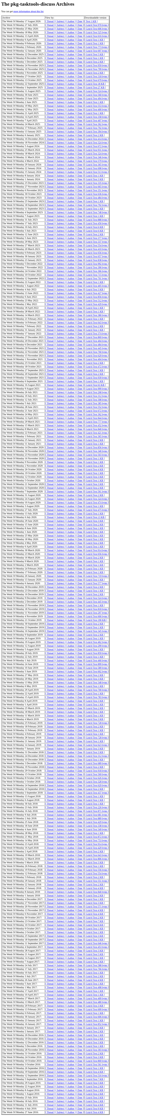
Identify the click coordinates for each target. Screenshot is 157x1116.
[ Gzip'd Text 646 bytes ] (96, 943)
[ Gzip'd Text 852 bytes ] (96, 1024)
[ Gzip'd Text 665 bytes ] (96, 186)
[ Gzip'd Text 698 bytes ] (96, 168)
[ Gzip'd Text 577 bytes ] (96, 583)
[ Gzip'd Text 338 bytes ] (96, 825)
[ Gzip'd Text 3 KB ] (94, 179)
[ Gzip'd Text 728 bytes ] (96, 723)
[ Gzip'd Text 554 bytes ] (96, 245)
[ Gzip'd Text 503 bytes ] (96, 454)
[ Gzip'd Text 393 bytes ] (96, 1050)
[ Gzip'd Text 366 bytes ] (96, 271)
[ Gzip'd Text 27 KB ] (95, 87)
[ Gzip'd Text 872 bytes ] (96, 836)
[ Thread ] (50, 21)
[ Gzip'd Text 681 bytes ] (96, 814)
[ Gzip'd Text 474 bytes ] (96, 502)
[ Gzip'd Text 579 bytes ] (96, 161)
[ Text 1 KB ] (91, 21)
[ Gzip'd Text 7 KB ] (94, 921)
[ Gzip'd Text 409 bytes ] (96, 998)
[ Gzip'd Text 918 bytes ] (96, 770)
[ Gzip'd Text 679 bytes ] (96, 80)
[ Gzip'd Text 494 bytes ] (96, 98)
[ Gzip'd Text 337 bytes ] (96, 241)
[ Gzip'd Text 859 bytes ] (96, 653)
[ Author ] (71, 21)
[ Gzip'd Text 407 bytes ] (96, 120)
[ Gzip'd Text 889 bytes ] (96, 818)
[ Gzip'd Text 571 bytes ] (96, 906)
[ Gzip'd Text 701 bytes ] (96, 278)
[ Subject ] (60, 21)
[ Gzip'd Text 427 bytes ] (96, 293)
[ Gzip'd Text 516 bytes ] (96, 1075)
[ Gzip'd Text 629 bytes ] (96, 355)
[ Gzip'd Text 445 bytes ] (96, 348)
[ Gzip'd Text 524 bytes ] (96, 91)
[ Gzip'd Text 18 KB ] (95, 83)
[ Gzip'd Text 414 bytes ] (96, 139)
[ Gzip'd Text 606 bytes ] (96, 28)
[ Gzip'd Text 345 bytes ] (96, 631)
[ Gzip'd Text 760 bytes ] (96, 352)
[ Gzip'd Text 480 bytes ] (96, 1002)
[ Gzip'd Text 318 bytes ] (96, 76)
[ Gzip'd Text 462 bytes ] (96, 642)
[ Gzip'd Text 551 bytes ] (96, 881)
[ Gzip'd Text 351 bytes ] (96, 190)
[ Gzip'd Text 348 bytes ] (96, 682)
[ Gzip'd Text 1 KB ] (94, 39)
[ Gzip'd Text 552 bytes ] (96, 407)
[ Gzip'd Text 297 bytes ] (96, 612)
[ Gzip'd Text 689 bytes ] (96, 763)
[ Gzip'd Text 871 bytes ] (96, 811)
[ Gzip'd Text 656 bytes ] (96, 252)
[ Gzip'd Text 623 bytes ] (96, 745)
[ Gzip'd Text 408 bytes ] (96, 987)
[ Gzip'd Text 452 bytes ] (96, 425)
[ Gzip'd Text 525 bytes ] (96, 32)
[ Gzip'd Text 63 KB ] (95, 385)
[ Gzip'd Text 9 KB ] (94, 1108)
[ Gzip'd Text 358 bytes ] (96, 117)
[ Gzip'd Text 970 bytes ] (96, 25)
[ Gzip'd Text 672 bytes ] (96, 146)
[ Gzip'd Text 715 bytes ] (96, 274)
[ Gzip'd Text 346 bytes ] (96, 157)
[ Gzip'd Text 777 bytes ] (96, 421)
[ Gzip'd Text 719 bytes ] (96, 576)
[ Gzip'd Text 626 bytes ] (96, 778)
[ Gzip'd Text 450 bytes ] (96, 223)
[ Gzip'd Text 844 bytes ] (96, 418)
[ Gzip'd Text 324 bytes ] (96, 142)
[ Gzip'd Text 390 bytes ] (96, 267)
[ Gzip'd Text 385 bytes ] (96, 403)
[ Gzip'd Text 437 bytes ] (96, 792)
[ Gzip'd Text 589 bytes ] (96, 668)
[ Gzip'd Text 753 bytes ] (96, 840)
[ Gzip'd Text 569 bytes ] (96, 774)
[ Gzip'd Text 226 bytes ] (96, 807)
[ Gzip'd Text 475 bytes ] (96, 510)
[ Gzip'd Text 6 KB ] (94, 227)
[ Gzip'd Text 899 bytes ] (96, 664)
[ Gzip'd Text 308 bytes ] (96, 399)
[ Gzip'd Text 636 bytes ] (96, 194)
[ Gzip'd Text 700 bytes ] (96, 690)
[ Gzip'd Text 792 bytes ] (96, 128)
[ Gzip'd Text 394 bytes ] (96, 131)
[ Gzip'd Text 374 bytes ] (96, 333)
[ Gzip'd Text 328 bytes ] (96, 781)
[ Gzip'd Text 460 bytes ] (96, 660)
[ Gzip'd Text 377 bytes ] (96, 238)
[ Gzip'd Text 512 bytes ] (96, 300)
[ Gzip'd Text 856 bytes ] (96, 297)
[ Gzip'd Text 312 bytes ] (96, 396)
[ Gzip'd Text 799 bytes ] (96, 69)
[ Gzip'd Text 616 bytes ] (96, 36)
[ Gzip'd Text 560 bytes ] (96, 95)
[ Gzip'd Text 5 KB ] (94, 54)
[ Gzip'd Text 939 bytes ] (96, 377)
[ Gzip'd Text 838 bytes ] (96, 260)
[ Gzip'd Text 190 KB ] (95, 620)
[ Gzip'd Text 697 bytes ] (96, 50)
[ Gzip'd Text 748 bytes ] (96, 212)
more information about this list (28, 11)
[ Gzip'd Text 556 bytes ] (96, 870)
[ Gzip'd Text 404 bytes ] (96, 341)
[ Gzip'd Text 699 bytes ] (96, 1009)
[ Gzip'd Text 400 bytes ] (96, 109)
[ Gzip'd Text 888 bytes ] (96, 219)
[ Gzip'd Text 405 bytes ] (96, 286)
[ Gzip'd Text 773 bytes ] (96, 47)
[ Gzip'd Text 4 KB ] (94, 469)
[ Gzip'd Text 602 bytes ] (96, 671)
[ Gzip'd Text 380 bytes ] (96, 315)
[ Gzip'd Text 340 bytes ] (96, 451)
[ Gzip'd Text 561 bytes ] (96, 491)
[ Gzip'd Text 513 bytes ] (96, 172)
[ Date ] (80, 21)
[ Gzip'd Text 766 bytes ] (96, 969)
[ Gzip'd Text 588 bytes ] (96, 965)
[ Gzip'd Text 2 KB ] (94, 61)
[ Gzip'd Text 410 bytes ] (96, 249)
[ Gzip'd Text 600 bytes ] (96, 616)
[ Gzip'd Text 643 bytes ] (96, 322)
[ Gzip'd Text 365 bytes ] (96, 164)
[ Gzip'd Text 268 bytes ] (96, 392)
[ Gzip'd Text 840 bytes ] (96, 429)
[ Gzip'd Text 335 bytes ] (96, 183)
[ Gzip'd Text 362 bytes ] (96, 124)
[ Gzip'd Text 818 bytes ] (96, 609)
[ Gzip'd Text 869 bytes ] (96, 337)
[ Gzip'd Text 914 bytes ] (96, 550)
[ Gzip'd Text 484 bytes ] (96, 197)
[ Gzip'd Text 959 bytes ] (96, 65)
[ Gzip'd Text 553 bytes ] (96, 106)
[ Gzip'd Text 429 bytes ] (96, 304)
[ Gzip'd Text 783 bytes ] (96, 697)
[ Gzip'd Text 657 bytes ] (96, 256)
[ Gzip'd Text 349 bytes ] (96, 829)
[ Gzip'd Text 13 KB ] (95, 517)
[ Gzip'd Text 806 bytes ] (96, 859)
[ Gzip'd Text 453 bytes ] (96, 947)
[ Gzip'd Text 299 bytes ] (96, 645)
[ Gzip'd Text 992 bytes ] (96, 263)
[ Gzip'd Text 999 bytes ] (96, 388)
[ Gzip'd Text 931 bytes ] (96, 150)
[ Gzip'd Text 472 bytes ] (96, 366)
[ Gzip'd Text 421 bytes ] (96, 432)
